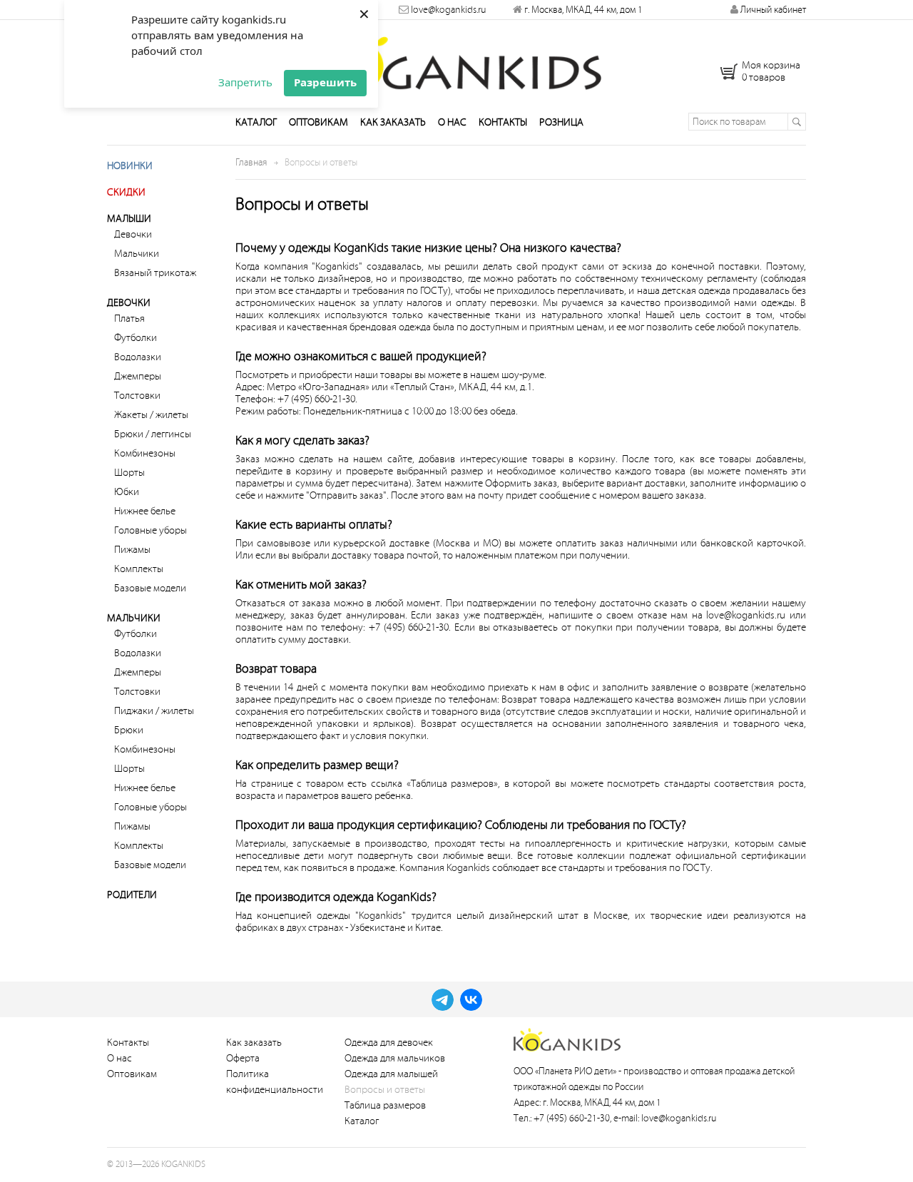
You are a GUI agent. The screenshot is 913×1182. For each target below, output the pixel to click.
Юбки (126, 492)
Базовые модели (150, 588)
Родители (132, 895)
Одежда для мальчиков (395, 1058)
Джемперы (137, 376)
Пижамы (132, 550)
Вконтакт (471, 1000)
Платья (129, 318)
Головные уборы (150, 530)
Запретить (245, 82)
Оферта (243, 1058)
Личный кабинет (772, 10)
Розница (561, 122)
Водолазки (137, 357)
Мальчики (136, 254)
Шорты (129, 473)
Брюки (128, 730)
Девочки (133, 234)
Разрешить (325, 82)
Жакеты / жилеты (151, 415)
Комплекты (138, 569)
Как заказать (393, 122)
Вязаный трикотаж (155, 273)
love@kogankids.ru (448, 10)
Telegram (443, 1000)
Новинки (130, 166)
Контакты (503, 122)
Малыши (129, 219)
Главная (251, 162)
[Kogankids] (457, 59)
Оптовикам (318, 122)
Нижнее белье (144, 511)
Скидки (126, 192)
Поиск (796, 121)
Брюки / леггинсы (152, 434)
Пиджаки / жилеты (154, 711)
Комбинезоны (144, 453)
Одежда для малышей (391, 1074)
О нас (452, 122)
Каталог (256, 122)
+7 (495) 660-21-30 (572, 1118)
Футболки (135, 338)
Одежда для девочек (389, 1042)
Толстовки (137, 395)
